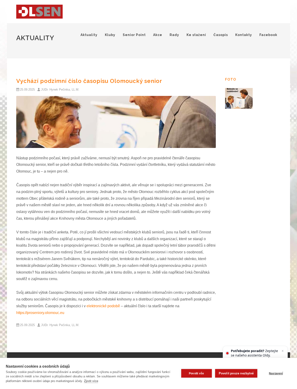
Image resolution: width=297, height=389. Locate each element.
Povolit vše (196, 373)
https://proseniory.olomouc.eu (40, 313)
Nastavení (276, 373)
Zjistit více (91, 381)
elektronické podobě (103, 306)
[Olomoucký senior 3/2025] (116, 122)
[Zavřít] (283, 351)
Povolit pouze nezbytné (236, 373)
